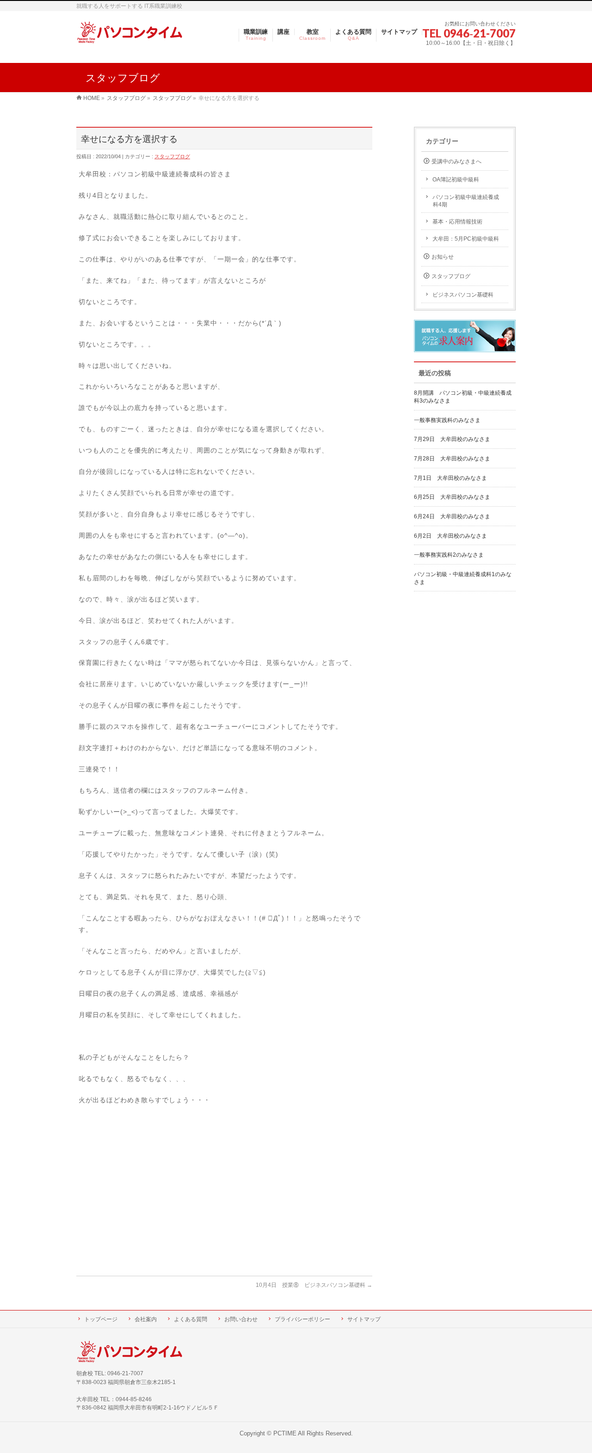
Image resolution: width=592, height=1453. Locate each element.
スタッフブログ (172, 156)
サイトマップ (364, 1319)
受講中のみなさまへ (456, 161)
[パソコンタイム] (129, 33)
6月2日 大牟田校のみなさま (450, 536)
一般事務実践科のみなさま (447, 420)
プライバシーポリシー (302, 1319)
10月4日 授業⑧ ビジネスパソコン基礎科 (314, 1285)
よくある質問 (190, 1319)
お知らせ (443, 257)
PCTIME (284, 1433)
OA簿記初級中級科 (455, 179)
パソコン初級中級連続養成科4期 (465, 201)
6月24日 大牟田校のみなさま (452, 516)
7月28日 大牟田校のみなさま (452, 458)
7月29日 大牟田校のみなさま (452, 439)
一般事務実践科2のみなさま (449, 555)
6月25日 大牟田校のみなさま (452, 497)
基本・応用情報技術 (457, 221)
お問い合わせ (241, 1319)
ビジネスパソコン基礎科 (462, 295)
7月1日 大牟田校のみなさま (450, 478)
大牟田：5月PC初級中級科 (465, 239)
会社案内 (146, 1319)
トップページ (100, 1319)
